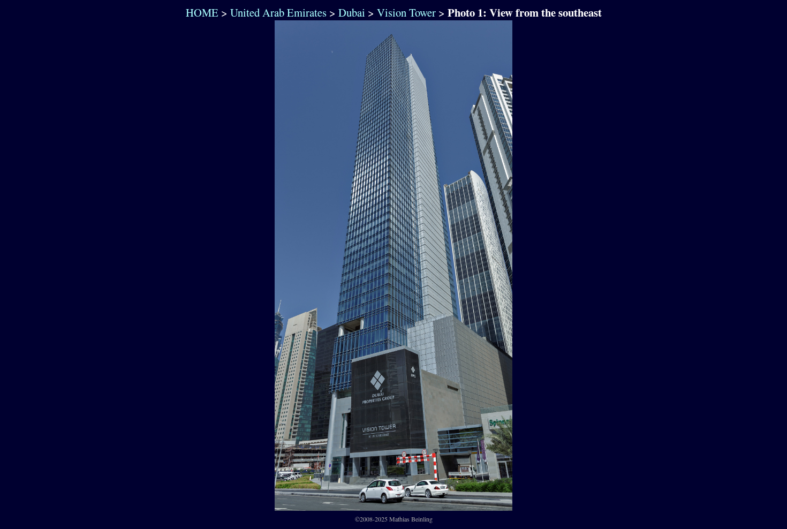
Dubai (351, 12)
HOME (200, 12)
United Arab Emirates (278, 12)
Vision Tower (406, 12)
